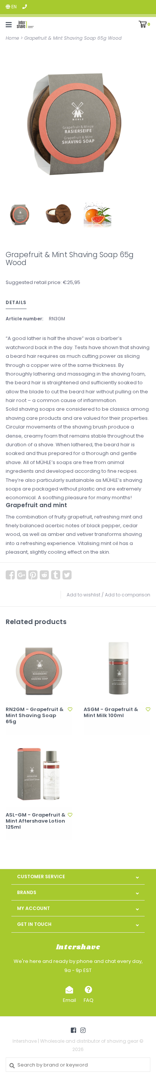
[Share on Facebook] (10, 574)
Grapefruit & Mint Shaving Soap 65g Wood (73, 38)
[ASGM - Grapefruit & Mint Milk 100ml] (117, 668)
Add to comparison (127, 595)
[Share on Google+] (21, 574)
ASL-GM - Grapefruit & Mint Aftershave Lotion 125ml (36, 821)
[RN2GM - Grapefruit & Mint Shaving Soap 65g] (39, 668)
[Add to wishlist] (70, 709)
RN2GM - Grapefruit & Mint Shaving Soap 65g (35, 715)
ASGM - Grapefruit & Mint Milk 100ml (111, 712)
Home (12, 38)
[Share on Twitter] (67, 574)
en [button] (13, 6)
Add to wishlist (83, 595)
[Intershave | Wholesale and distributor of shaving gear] (25, 24)
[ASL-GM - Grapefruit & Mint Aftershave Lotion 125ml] (39, 774)
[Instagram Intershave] (83, 1030)
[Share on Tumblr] (55, 574)
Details (16, 302)
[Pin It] (32, 574)
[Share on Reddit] (44, 574)
